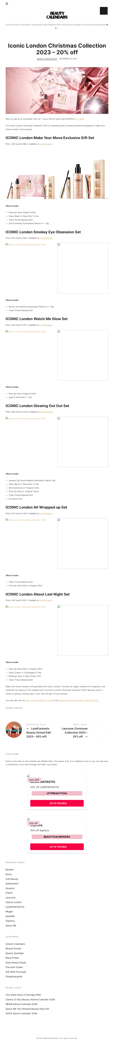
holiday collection (15, 708)
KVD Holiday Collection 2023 (39, 700)
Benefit (10, 869)
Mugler (9, 911)
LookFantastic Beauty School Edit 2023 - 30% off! (31, 731)
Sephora (10, 920)
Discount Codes (14, 967)
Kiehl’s (9, 892)
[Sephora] (57, 819)
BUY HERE (79, 119)
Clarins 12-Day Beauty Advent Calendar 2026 (30, 999)
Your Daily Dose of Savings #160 (23, 994)
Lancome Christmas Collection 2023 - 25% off (82, 731)
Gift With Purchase (16, 971)
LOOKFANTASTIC (15, 907)
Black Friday (12, 957)
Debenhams (12, 883)
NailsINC (10, 916)
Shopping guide (14, 976)
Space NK (11, 925)
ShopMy (104, 11)
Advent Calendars (15, 944)
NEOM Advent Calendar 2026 (21, 1004)
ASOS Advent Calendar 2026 (21, 1013)
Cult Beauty (12, 879)
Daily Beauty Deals (16, 962)
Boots (9, 874)
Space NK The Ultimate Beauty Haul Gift (27, 1008)
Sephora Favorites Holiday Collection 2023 (79, 700)
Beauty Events (13, 948)
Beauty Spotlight (47, 59)
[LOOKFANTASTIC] (57, 776)
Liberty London (14, 902)
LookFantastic (46, 144)
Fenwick (10, 888)
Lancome (10, 897)
